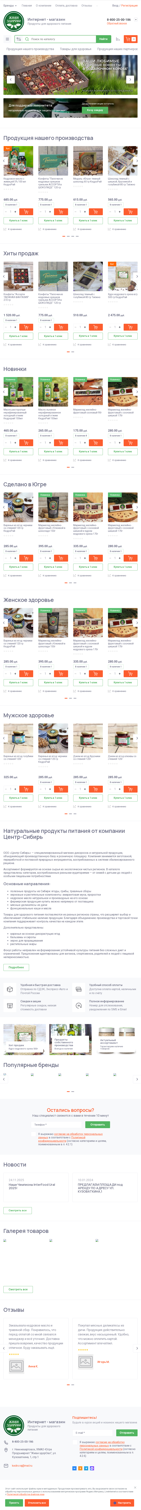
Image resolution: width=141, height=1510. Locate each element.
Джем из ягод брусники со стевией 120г (86, 757)
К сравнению (15, 229)
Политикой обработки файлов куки (25, 1494)
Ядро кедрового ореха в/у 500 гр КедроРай (123, 296)
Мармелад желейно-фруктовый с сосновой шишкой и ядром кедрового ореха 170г (86, 529)
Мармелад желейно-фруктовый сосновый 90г (87, 411)
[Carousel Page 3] (72, 236)
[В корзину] (26, 211)
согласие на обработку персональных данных (102, 1444)
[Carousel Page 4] (77, 236)
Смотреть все (18, 1210)
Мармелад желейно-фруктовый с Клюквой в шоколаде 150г (51, 528)
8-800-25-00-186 (119, 19)
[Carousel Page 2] (68, 236)
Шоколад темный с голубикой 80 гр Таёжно (86, 296)
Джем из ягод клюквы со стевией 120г (122, 757)
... (97, 5)
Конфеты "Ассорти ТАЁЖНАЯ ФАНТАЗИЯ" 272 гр (16, 297)
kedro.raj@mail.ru (22, 1465)
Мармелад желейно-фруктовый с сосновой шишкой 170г (121, 412)
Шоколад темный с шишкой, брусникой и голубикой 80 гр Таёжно (121, 181)
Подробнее (16, 967)
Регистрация (129, 5)
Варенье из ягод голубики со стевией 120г (18, 757)
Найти (103, 39)
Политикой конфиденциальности (61, 1139)
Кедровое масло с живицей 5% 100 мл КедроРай (15, 181)
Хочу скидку (95, 110)
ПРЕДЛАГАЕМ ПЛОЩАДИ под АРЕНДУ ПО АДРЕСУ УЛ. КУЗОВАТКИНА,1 (100, 1188)
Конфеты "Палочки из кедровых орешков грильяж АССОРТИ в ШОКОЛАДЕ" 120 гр (50, 183)
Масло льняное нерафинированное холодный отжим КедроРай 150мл (49, 414)
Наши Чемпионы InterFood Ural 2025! (32, 1186)
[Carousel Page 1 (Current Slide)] (63, 236)
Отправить (97, 1124)
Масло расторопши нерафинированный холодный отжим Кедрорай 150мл (15, 414)
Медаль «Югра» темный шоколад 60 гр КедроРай (87, 180)
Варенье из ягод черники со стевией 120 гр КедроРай (18, 528)
